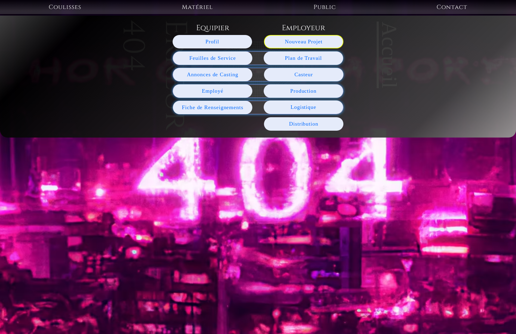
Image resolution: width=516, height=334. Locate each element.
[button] (65, 7)
